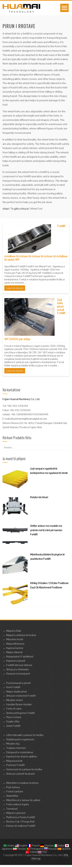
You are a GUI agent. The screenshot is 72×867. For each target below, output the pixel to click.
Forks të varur (14, 708)
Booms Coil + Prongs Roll (20, 821)
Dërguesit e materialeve (19, 752)
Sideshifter (12, 796)
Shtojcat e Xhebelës (17, 669)
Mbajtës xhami (14, 700)
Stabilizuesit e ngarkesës (20, 739)
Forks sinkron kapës (17, 804)
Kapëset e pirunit (15, 660)
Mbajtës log (12, 743)
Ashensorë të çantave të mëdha (24, 769)
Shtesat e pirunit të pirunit (20, 773)
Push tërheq (13, 787)
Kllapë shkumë (14, 652)
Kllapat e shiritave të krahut (21, 635)
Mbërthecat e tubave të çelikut (23, 800)
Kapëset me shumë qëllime (21, 756)
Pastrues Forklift (15, 765)
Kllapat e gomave (15, 813)
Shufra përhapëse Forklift (20, 713)
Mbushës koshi (14, 639)
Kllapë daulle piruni (16, 691)
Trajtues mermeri (16, 748)
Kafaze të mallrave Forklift (20, 825)
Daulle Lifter (13, 721)
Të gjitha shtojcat (20, 208)
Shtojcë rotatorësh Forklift (21, 695)
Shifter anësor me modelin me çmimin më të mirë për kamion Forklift (46, 530)
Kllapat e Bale (13, 631)
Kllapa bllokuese (15, 643)
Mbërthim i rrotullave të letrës (22, 783)
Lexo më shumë (14, 288)
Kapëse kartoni (14, 648)
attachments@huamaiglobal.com (28, 418)
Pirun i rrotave (13, 717)
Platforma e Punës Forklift (20, 817)
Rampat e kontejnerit (18, 673)
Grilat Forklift (13, 726)
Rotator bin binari (39, 497)
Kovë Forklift (13, 687)
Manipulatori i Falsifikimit (19, 656)
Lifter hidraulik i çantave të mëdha (24, 735)
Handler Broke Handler (19, 704)
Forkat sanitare (14, 791)
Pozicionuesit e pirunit (18, 683)
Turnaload (11, 808)
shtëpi (6, 208)
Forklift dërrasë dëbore (19, 665)
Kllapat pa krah (14, 761)
